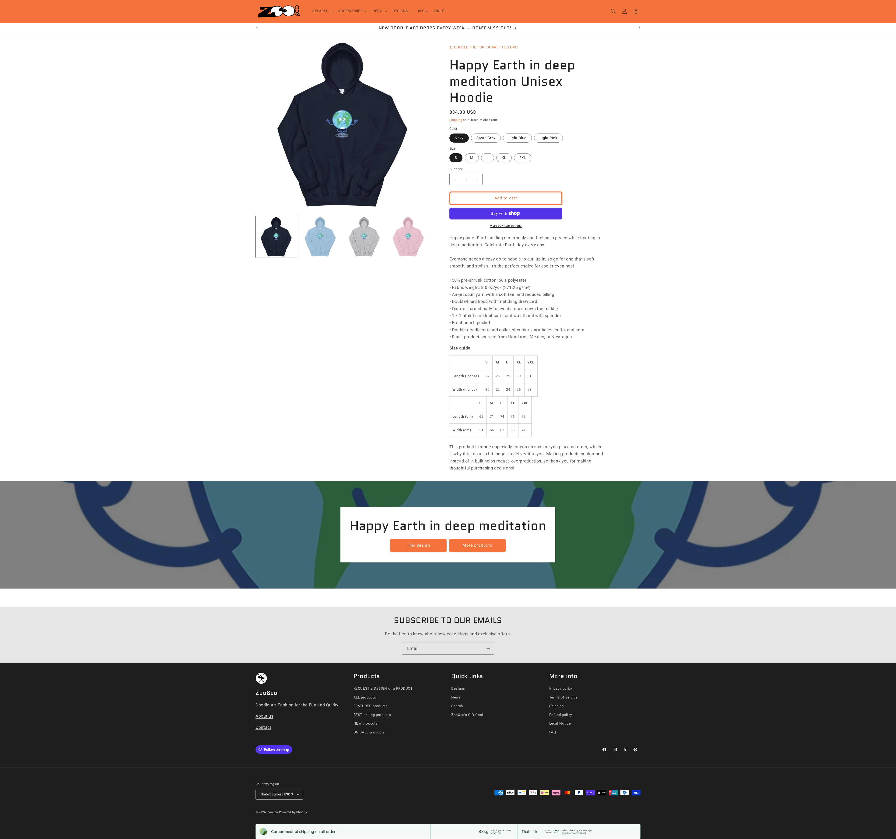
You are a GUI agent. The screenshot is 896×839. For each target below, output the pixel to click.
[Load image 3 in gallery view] (364, 236)
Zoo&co (272, 812)
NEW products (366, 723)
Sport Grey (485, 138)
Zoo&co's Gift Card (467, 715)
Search (457, 706)
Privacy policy (561, 688)
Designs (458, 688)
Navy (459, 138)
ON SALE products (369, 732)
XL (504, 158)
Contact (263, 727)
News (456, 697)
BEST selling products (372, 715)
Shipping (455, 120)
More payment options (506, 225)
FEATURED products (371, 706)
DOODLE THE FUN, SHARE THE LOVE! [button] (486, 47)
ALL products (365, 697)
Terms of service (563, 697)
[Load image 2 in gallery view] (320, 236)
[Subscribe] (488, 649)
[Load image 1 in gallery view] (276, 236)
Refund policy (560, 715)
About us (264, 716)
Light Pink (548, 138)
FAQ (552, 732)
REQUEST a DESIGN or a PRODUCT (383, 688)
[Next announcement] (639, 28)
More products (477, 545)
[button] (322, 11)
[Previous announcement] (257, 28)
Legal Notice (560, 723)
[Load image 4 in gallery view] (408, 236)
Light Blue (517, 138)
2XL (522, 158)
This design (418, 545)
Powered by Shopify (293, 812)
